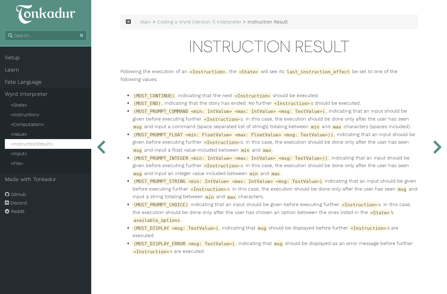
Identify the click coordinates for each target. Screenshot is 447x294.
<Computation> (27, 124)
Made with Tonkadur (30, 179)
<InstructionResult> (32, 144)
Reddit (17, 211)
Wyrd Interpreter (26, 94)
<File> (17, 163)
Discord (18, 203)
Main (145, 22)
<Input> (19, 153)
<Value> (19, 134)
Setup (12, 57)
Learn (12, 70)
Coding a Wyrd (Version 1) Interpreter (199, 22)
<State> (19, 105)
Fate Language (23, 82)
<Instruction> (25, 114)
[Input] (437, 147)
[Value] (101, 147)
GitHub (17, 194)
